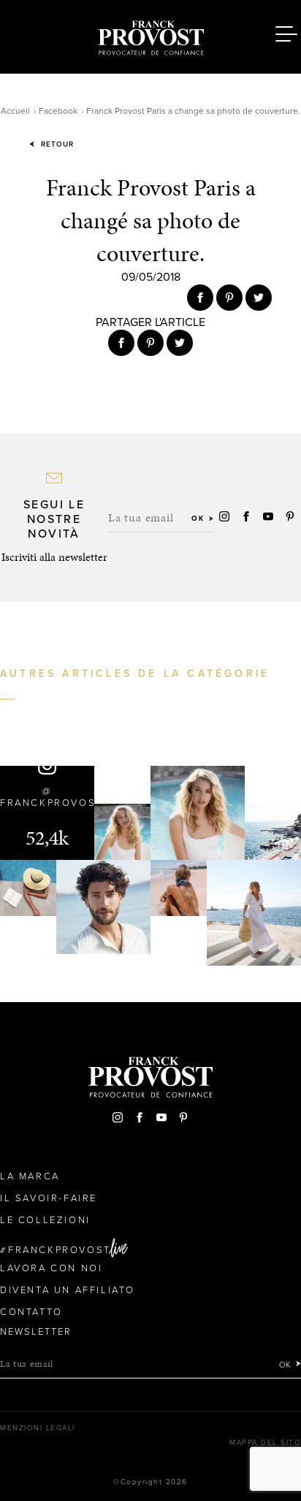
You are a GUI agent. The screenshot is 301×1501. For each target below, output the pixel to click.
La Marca (30, 1176)
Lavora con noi (51, 1268)
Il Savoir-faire (48, 1198)
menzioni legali (37, 1428)
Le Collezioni (45, 1220)
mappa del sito (265, 1442)
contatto (31, 1312)
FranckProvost (59, 1250)
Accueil (15, 111)
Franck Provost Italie (150, 35)
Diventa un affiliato (67, 1290)
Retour (56, 144)
